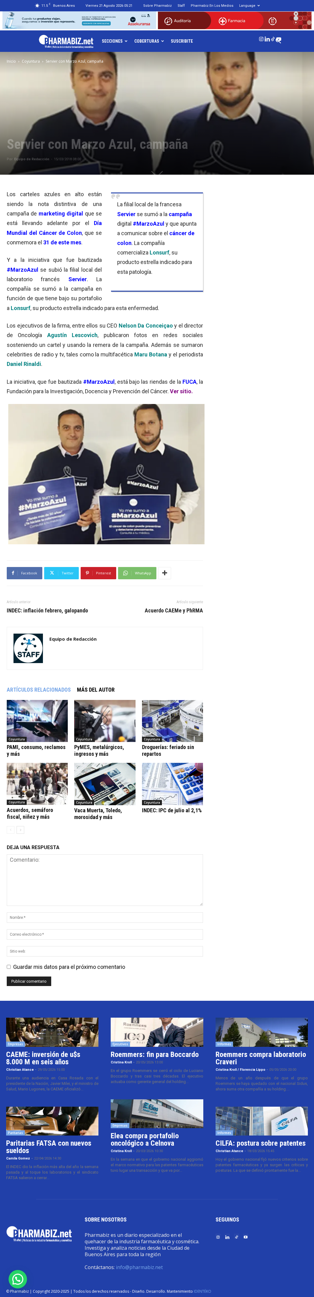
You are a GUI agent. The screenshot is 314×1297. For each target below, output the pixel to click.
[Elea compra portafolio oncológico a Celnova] (157, 1113)
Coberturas (146, 41)
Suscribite (182, 41)
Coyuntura (31, 61)
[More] (164, 573)
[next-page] (20, 830)
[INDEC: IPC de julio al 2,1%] (172, 784)
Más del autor (96, 689)
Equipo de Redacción (31, 159)
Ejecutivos (120, 1044)
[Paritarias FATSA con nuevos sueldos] (52, 1121)
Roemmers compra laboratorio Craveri (261, 1058)
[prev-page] (10, 830)
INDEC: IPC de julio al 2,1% (172, 810)
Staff (181, 6)
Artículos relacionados (39, 689)
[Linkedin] (267, 37)
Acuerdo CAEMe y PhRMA (174, 611)
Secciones (112, 41)
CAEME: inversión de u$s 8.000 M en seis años (43, 1058)
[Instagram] (261, 37)
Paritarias (15, 1133)
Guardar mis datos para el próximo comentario (69, 967)
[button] (18, 1279)
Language (247, 6)
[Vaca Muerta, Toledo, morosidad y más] (104, 784)
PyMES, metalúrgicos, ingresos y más (99, 750)
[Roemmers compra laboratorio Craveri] (262, 1032)
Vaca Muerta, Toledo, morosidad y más (98, 813)
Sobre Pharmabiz (157, 6)
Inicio (11, 61)
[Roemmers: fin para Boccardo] (157, 1032)
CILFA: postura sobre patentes (261, 1143)
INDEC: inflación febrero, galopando (47, 611)
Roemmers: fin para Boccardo (155, 1054)
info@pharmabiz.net (139, 1267)
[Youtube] (278, 37)
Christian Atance (20, 1070)
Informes (224, 1044)
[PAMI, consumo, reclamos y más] (37, 721)
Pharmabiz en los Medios (212, 6)
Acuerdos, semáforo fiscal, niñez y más (30, 813)
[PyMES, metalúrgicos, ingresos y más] (104, 721)
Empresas (15, 1044)
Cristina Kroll (121, 1062)
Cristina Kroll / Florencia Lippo (240, 1070)
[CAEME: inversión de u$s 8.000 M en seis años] (52, 1032)
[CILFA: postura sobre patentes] (262, 1121)
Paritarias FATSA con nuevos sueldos (48, 1147)
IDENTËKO (202, 1291)
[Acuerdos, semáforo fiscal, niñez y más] (37, 784)
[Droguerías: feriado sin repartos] (172, 721)
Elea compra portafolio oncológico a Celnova (145, 1139)
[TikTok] (272, 37)
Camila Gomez (18, 1158)
